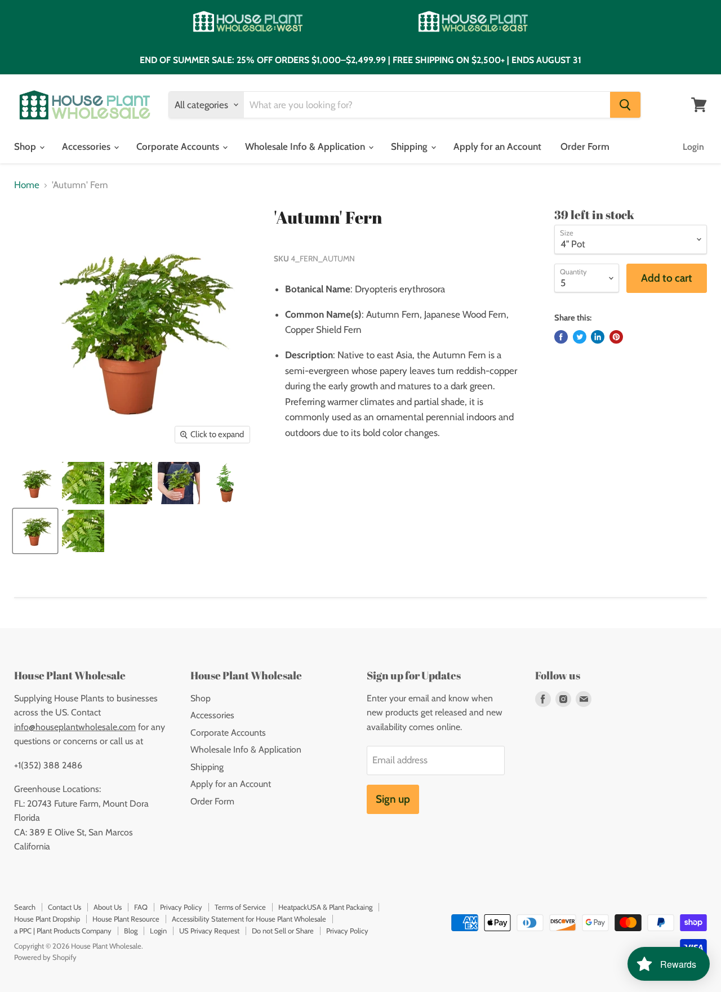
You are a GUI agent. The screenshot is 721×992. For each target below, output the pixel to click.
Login (693, 146)
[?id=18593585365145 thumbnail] (179, 483)
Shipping (410, 146)
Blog (130, 930)
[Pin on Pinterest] (616, 337)
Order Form (584, 146)
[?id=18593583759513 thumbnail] (35, 483)
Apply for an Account (497, 146)
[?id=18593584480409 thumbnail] (131, 483)
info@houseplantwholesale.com (75, 727)
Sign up (393, 799)
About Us (108, 906)
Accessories (87, 146)
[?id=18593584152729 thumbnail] (83, 483)
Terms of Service (240, 906)
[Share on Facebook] (561, 337)
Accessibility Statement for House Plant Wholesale (249, 918)
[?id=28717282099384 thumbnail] (226, 483)
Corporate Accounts (178, 146)
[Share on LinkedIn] (597, 337)
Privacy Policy (181, 906)
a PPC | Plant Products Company (63, 930)
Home (26, 185)
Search (24, 906)
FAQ (141, 906)
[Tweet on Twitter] (579, 337)
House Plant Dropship (47, 918)
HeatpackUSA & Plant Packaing (325, 906)
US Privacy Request (209, 930)
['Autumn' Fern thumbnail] (35, 531)
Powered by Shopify (45, 957)
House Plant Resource (125, 918)
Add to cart (666, 278)
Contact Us (64, 906)
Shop (26, 146)
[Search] (625, 105)
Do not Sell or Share (283, 930)
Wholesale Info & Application (306, 146)
